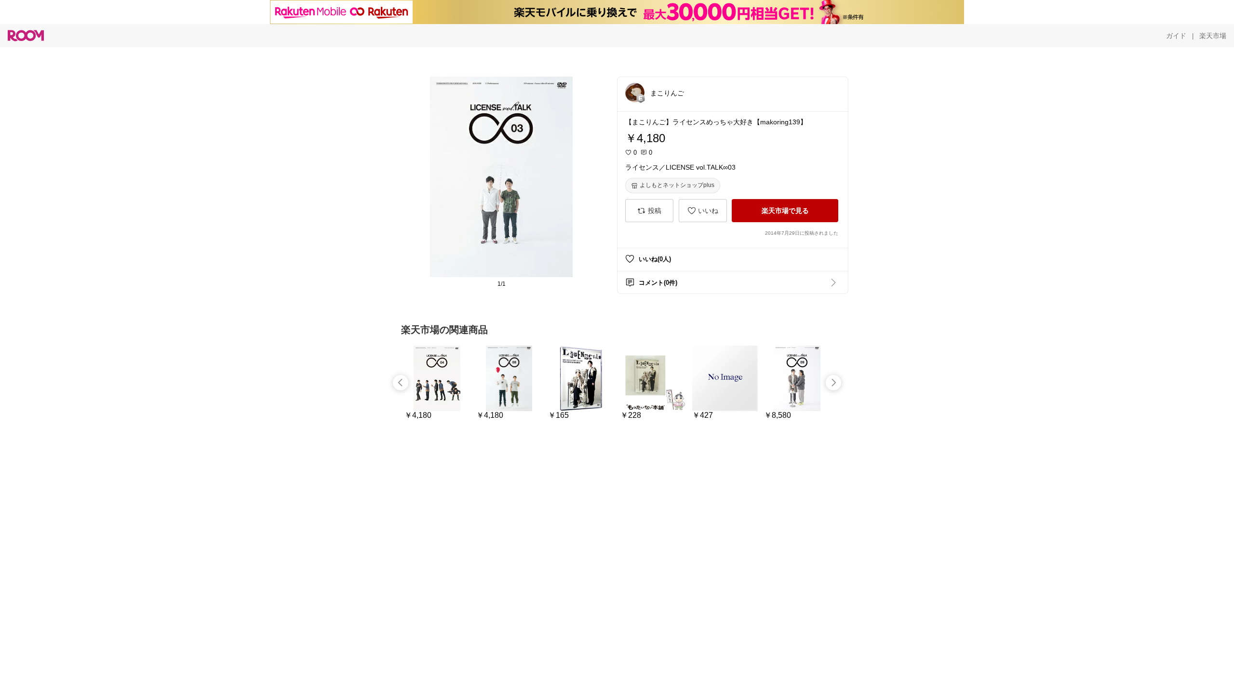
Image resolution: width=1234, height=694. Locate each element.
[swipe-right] (833, 382)
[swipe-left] (400, 382)
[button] (634, 92)
